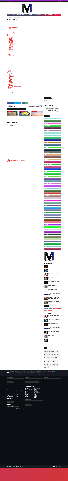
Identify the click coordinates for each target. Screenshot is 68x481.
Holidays (46, 210)
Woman (46, 246)
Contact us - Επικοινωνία (16, 1)
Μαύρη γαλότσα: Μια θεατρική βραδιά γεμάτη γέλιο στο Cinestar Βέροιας (12, 118)
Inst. (46, 212)
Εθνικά (9, 66)
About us (10, 1)
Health (46, 205)
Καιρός (9, 69)
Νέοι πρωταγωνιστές (11, 91)
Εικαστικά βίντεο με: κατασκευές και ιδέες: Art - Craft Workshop (16, 160)
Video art (10, 81)
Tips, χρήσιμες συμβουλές (12, 55)
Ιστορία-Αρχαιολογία (11, 85)
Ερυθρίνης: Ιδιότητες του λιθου (52, 285)
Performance (11, 82)
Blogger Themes (13, 466)
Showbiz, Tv (11, 47)
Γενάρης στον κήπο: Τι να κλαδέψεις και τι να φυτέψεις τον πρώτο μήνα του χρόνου (24, 118)
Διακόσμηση (10, 89)
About (56, 466)
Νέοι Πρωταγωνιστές (37, 392)
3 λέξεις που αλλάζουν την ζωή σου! (53, 281)
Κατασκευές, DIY (36, 389)
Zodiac (46, 248)
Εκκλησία (46, 135)
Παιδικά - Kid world (9, 391)
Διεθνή (9, 67)
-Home (8, 30)
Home (7, 1)
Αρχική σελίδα (8, 17)
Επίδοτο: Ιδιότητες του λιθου (52, 289)
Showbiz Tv (8, 395)
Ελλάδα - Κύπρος (46, 379)
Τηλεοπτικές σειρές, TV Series (20, 408)
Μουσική (10, 78)
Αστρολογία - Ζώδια (18, 388)
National (46, 224)
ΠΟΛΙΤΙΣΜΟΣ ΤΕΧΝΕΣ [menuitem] (38, 14)
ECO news (46, 193)
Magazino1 (9, 21)
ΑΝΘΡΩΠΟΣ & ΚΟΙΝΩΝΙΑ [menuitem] (20, 14)
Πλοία (26, 402)
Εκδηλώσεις (11, 46)
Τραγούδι (10, 79)
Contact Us (59, 466)
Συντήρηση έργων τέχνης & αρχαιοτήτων (29, 389)
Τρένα (35, 401)
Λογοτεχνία (49, 354)
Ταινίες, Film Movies (11, 93)
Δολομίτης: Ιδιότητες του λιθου (52, 277)
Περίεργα (9, 54)
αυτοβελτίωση (47, 125)
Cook (46, 188)
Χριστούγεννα (11, 41)
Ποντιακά (56, 357)
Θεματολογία (9, 35)
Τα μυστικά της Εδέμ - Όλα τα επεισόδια (54, 269)
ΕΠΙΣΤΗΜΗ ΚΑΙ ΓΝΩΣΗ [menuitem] (30, 14)
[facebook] (58, 1)
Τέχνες (8, 72)
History (46, 207)
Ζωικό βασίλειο (11, 44)
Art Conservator (48, 183)
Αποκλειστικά (12, 17)
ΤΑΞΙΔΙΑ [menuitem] (44, 14)
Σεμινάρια (46, 176)
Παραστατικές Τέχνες (48, 164)
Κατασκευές (10, 87)
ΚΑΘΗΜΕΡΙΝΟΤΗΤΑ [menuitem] (50, 14)
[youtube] (48, 310)
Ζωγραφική (9, 84)
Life (45, 217)
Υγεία (7, 389)
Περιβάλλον (10, 70)
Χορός (10, 80)
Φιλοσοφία (9, 53)
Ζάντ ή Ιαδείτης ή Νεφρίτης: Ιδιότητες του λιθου (54, 294)
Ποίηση (10, 74)
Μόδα (10, 45)
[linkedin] (54, 371)
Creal (51, 360)
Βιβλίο (10, 77)
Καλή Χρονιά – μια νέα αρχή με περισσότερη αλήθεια (36, 117)
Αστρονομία (11, 37)
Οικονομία (9, 65)
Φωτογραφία (10, 88)
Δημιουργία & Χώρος (47, 351)
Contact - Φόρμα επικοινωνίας (13, 27)
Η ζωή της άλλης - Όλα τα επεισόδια (53, 273)
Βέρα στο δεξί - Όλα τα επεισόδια (53, 265)
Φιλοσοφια (47, 178)
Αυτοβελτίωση (11, 42)
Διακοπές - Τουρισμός (19, 390)
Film (46, 200)
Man (45, 222)
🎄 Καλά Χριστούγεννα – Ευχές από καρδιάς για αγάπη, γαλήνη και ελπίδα (53, 302)
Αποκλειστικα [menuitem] (13, 14)
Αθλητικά (9, 71)
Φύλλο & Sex (9, 388)
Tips (45, 239)
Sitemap (21, 1)
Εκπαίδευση (47, 137)
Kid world (10, 39)
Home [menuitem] (8, 14)
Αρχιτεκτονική (11, 76)
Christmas (45, 360)
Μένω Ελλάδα (11, 43)
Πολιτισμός (9, 90)
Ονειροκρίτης (9, 51)
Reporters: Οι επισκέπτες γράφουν (13, 33)
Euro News (47, 195)
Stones (46, 234)
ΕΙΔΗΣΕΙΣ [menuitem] (56, 14)
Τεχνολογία (11, 40)
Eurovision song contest (10, 396)
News (50, 364)
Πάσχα (10, 50)
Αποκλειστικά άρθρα (11, 32)
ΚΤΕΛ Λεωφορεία (27, 401)
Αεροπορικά (35, 402)
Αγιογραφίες (8, 161)
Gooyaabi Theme (21, 466)
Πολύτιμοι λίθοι (9, 52)
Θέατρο (10, 75)
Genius (51, 361)
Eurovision (11, 49)
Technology (47, 236)
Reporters (47, 229)
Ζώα (45, 140)
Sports (57, 364)
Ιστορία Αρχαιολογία (37, 388)
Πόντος (9, 68)
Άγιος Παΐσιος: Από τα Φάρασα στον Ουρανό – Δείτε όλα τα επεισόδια (53, 298)
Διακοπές (10, 38)
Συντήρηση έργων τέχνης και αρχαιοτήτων (14, 86)
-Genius (8, 34)
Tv (45, 241)
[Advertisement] (25, 152)
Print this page (9, 404)
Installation (11, 83)
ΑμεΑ (10, 48)
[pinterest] (60, 1)
